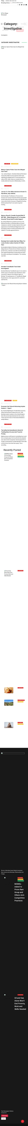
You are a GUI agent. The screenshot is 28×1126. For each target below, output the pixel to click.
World (15, 400)
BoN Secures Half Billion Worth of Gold (20, 694)
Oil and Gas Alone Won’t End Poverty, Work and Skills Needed (20, 579)
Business (21, 453)
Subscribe (4, 1115)
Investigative (15, 163)
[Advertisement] (20, 14)
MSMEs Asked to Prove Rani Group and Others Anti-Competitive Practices (19, 468)
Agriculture (21, 700)
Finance (20, 722)
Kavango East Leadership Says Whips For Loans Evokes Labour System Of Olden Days (13, 243)
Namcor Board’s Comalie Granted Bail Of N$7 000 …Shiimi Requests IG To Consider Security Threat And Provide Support (13, 217)
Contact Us (4, 1112)
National (8, 163)
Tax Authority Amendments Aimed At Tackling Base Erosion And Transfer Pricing (12, 432)
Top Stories (21, 456)
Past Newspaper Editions (7, 1111)
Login (3, 1118)
